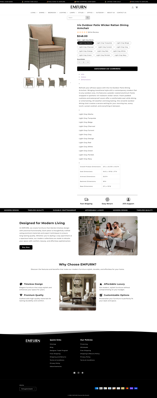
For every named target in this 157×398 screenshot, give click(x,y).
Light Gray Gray (122, 47)
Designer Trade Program (59, 350)
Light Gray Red (102, 51)
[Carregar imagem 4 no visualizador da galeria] (63, 83)
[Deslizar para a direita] (71, 83)
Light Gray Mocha (85, 43)
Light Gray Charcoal (86, 47)
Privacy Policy (55, 363)
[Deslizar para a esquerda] (21, 83)
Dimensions (86, 80)
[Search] (87, 17)
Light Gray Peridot (103, 55)
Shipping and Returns (58, 357)
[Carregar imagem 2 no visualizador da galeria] (40, 83)
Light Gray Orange (86, 51)
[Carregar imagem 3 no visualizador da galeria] (51, 83)
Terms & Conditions (57, 360)
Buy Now (26, 247)
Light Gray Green (85, 55)
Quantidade (81, 59)
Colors (83, 77)
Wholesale (84, 347)
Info (82, 74)
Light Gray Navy (120, 55)
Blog (51, 347)
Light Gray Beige (123, 43)
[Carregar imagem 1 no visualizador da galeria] (29, 83)
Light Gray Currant (105, 47)
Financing (84, 344)
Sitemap (53, 344)
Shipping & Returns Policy (90, 353)
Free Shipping (55, 353)
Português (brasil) (27, 389)
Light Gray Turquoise (104, 43)
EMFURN (74, 395)
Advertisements (56, 366)
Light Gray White (119, 51)
